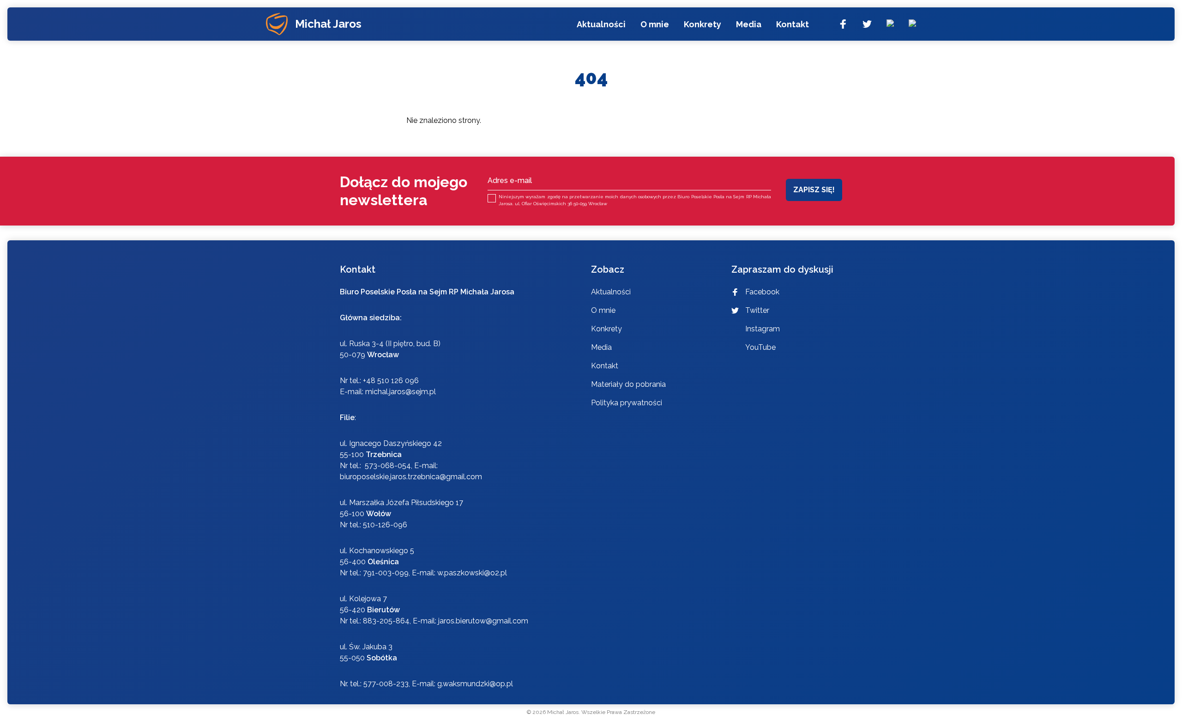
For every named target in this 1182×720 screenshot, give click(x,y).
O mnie (654, 24)
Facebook (762, 291)
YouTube (760, 347)
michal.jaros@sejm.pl (400, 391)
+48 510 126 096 (391, 380)
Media (748, 24)
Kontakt (792, 24)
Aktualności (601, 24)
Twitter (757, 310)
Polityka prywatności (626, 402)
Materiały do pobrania (628, 384)
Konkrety (702, 24)
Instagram (762, 328)
